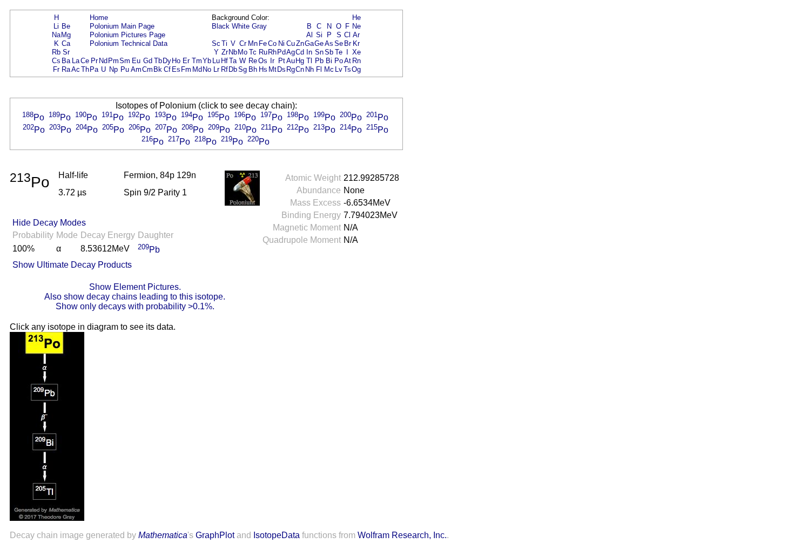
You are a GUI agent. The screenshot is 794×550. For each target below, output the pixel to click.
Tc (253, 52)
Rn (356, 61)
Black (221, 26)
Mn (253, 43)
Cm (147, 69)
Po (338, 61)
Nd (103, 61)
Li (56, 26)
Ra (66, 69)
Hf (224, 61)
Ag (290, 52)
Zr (224, 52)
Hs (263, 69)
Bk (157, 69)
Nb (232, 52)
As (329, 43)
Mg (66, 35)
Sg (242, 69)
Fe (263, 43)
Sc (216, 43)
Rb (56, 52)
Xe (356, 52)
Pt (281, 61)
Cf (167, 69)
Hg (299, 61)
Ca (66, 43)
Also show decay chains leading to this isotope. (134, 296)
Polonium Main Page (122, 26)
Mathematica (162, 535)
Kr (356, 43)
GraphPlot (215, 535)
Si (319, 35)
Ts (347, 69)
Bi (329, 61)
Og (356, 69)
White (241, 26)
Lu (216, 61)
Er (186, 61)
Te (338, 52)
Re (252, 61)
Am (136, 69)
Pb (319, 61)
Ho (176, 61)
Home (99, 17)
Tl (309, 61)
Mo (242, 52)
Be (66, 26)
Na (56, 35)
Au (290, 61)
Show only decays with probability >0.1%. (135, 306)
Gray (259, 26)
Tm (197, 61)
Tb (158, 61)
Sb (329, 52)
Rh (272, 52)
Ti (224, 43)
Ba (66, 61)
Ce (84, 61)
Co (272, 43)
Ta (233, 61)
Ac (75, 69)
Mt (272, 69)
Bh (252, 69)
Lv (338, 69)
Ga (309, 43)
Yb (207, 61)
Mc (329, 69)
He (356, 17)
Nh (309, 69)
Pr (94, 61)
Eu (136, 61)
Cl (347, 35)
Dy (167, 61)
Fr (56, 69)
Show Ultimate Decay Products (72, 264)
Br (347, 43)
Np (113, 69)
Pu (124, 69)
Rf (224, 69)
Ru (263, 52)
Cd (299, 52)
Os (262, 61)
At (347, 61)
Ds (281, 69)
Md (197, 69)
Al (309, 35)
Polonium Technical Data (128, 43)
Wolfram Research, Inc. (402, 535)
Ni (281, 43)
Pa (94, 69)
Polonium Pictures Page (127, 35)
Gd (147, 61)
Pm (113, 61)
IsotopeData (276, 535)
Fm (186, 69)
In (309, 52)
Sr (66, 52)
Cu (290, 43)
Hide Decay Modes (49, 222)
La (75, 61)
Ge (319, 43)
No (207, 69)
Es (176, 69)
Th (85, 69)
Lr (216, 69)
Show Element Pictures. (135, 286)
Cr (242, 43)
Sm (124, 61)
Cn (299, 69)
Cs (56, 61)
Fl (319, 69)
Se (338, 43)
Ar (356, 35)
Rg (290, 69)
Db (232, 69)
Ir (272, 61)
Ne (356, 26)
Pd (281, 52)
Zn (300, 43)
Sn (319, 52)
